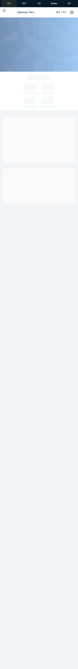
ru (64, 12)
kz (58, 12)
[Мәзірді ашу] (72, 12)
